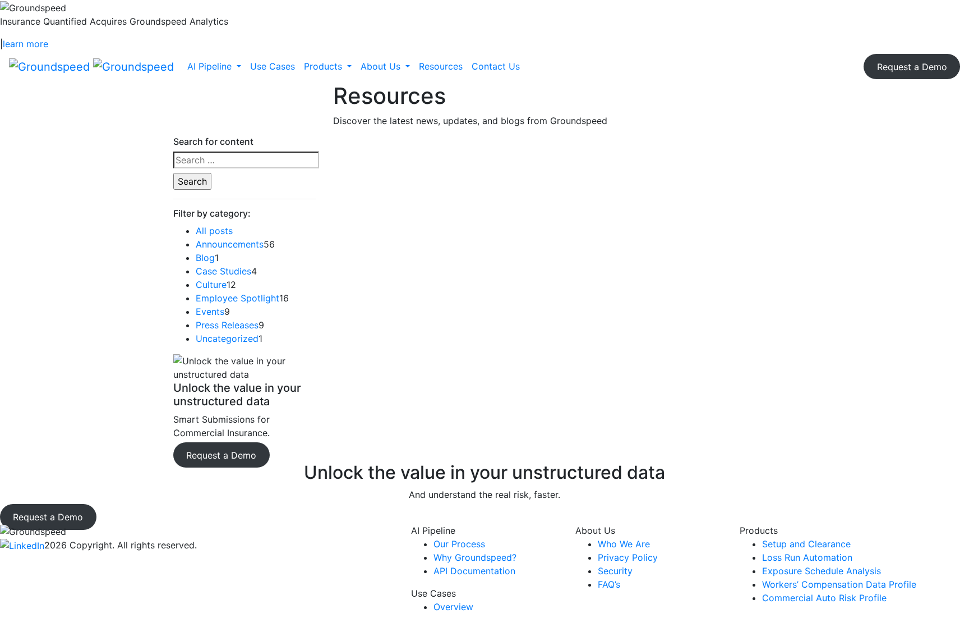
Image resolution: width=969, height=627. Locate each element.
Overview (453, 606)
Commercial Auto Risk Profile (824, 597)
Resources (441, 66)
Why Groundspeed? (474, 557)
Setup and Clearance (806, 544)
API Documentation (474, 570)
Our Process (459, 544)
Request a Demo (912, 66)
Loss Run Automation (807, 557)
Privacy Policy (628, 557)
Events (210, 311)
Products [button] (324, 66)
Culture (211, 284)
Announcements (230, 244)
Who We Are (624, 544)
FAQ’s (609, 584)
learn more (25, 43)
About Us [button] (382, 66)
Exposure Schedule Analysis (821, 570)
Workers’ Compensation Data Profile (839, 584)
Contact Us (496, 66)
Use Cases (272, 66)
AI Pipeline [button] (210, 66)
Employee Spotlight (237, 298)
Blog (205, 257)
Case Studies (223, 271)
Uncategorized (227, 338)
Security (615, 570)
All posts (214, 230)
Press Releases (227, 325)
